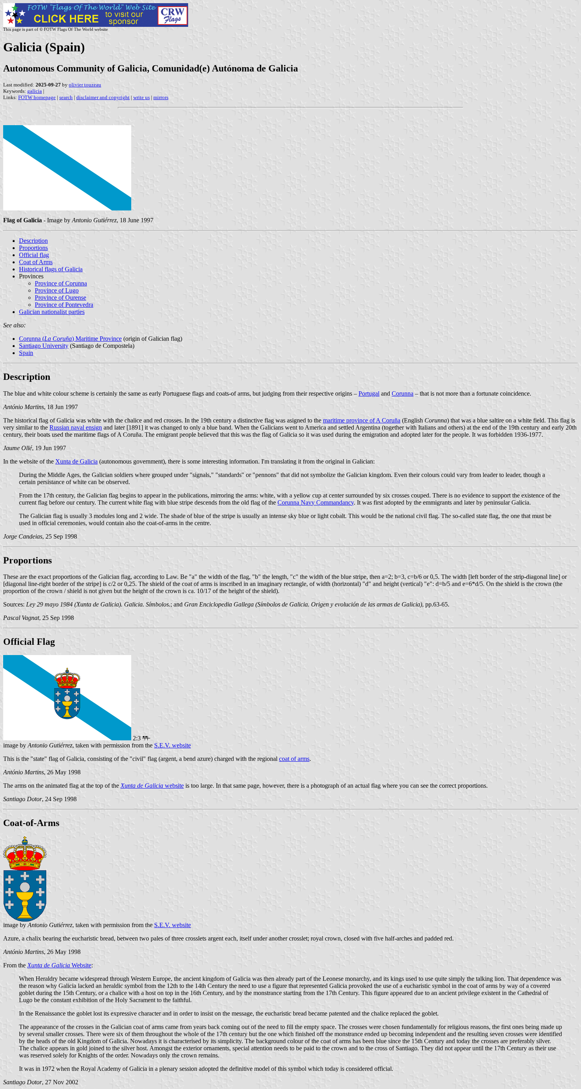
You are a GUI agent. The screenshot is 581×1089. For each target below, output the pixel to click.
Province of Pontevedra (64, 304)
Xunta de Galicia (76, 461)
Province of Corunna (61, 283)
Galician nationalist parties (52, 311)
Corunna (402, 393)
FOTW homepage (37, 97)
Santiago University (43, 345)
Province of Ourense (60, 297)
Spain (26, 352)
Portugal (368, 393)
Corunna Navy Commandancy (315, 502)
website (152, 785)
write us (141, 97)
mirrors (160, 97)
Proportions (33, 247)
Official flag (34, 255)
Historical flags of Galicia (51, 269)
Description (33, 240)
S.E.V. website (172, 745)
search (66, 97)
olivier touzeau (85, 85)
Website (59, 965)
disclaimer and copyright (103, 97)
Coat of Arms (36, 262)
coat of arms (294, 758)
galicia (34, 91)
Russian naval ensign (75, 427)
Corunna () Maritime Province (70, 338)
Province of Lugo (57, 290)
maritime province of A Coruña (361, 420)
